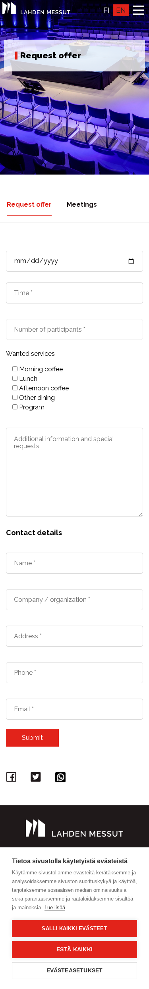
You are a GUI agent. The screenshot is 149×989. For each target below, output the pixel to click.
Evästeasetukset (74, 971)
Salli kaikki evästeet (74, 928)
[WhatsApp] (61, 779)
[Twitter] (37, 779)
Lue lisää (55, 907)
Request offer (29, 204)
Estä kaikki (74, 950)
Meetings (82, 204)
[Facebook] (12, 779)
